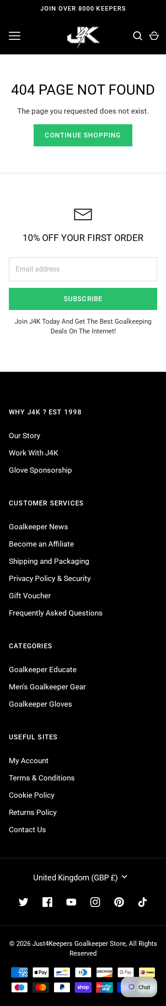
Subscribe (83, 299)
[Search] (137, 36)
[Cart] (153, 36)
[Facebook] (47, 902)
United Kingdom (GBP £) (75, 877)
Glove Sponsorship (40, 470)
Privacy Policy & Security (50, 578)
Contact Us (27, 829)
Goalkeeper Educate (43, 669)
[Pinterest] (119, 902)
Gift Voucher (30, 595)
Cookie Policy (31, 795)
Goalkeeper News (38, 526)
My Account (29, 760)
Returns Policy (33, 812)
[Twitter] (23, 902)
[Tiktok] (143, 902)
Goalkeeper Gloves (40, 704)
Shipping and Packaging (49, 561)
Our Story (24, 435)
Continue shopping (83, 135)
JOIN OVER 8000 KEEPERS (83, 8)
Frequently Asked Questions (56, 612)
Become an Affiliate (41, 543)
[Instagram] (95, 902)
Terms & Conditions (42, 777)
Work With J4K (33, 452)
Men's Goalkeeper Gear (47, 686)
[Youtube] (71, 902)
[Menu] (14, 36)
